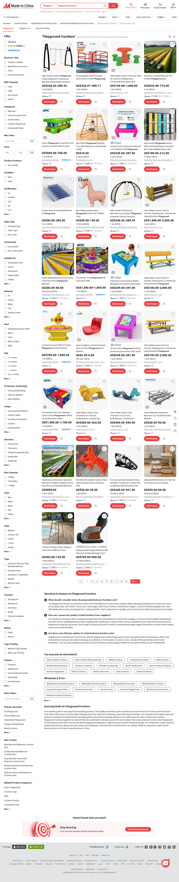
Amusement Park (11, 804)
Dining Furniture (115, 659)
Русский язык (60, 864)
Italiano (71, 864)
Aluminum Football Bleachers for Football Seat (158, 77)
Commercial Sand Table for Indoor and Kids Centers (56, 346)
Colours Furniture (143, 671)
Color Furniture (122, 671)
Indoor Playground (12, 787)
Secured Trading (42, 28)
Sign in (173, 7)
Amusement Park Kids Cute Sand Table (91, 279)
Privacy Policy (102, 869)
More (46, 700)
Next (134, 581)
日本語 (115, 864)
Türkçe (139, 864)
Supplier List (24, 28)
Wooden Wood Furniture (56, 665)
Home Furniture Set (133, 665)
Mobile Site (105, 855)
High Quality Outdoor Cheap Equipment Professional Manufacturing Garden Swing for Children (56, 78)
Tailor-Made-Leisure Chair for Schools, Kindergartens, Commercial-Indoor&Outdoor (160, 213)
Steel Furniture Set (101, 671)
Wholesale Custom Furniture (94, 683)
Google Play (36, 846)
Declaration (90, 869)
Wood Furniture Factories (157, 689)
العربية (100, 864)
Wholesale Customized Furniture (60, 683)
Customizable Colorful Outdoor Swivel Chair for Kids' (90, 77)
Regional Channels (137, 860)
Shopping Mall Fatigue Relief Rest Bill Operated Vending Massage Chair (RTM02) (92, 552)
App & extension (143, 17)
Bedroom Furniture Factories (58, 695)
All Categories (12, 17)
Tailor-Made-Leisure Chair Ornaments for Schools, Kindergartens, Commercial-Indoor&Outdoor (88, 415)
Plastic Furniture (78, 671)
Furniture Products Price (57, 689)
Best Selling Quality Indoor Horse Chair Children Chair (90, 213)
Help (128, 17)
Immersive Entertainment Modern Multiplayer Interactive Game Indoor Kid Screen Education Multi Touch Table (125, 282)
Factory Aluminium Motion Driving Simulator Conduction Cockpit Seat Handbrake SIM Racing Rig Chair (125, 482)
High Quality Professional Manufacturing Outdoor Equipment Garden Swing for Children (125, 213)
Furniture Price (106, 689)
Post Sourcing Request (138, 829)
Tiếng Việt (149, 864)
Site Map (95, 855)
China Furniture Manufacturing (87, 659)
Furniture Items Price (84, 689)
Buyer (114, 17)
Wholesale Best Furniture (153, 683)
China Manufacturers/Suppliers (52, 860)
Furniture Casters (11, 800)
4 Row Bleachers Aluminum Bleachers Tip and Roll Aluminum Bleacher (158, 415)
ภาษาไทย (130, 864)
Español (29, 864)
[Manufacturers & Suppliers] (18, 6)
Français (48, 864)
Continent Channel (107, 860)
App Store (19, 846)
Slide (6, 796)
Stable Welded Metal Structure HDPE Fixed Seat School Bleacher (57, 280)
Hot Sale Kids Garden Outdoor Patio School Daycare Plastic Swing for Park (91, 482)
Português (39, 864)
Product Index (152, 860)
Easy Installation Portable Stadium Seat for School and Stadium (91, 348)
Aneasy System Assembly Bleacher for (57, 212)
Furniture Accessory (83, 665)
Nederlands (90, 864)
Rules (174, 17)
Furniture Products (93, 11)
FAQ (81, 855)
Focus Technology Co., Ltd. (91, 872)
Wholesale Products (74, 860)
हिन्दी (122, 864)
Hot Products (18, 860)
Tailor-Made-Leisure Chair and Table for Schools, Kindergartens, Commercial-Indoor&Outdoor (125, 78)
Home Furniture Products (160, 665)
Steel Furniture (162, 659)
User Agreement (77, 869)
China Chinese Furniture (56, 659)
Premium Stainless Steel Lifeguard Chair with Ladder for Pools (56, 548)
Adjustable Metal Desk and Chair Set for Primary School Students (159, 481)
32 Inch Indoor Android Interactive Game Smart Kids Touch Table (125, 350)
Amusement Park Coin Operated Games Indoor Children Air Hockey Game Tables (57, 415)
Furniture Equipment (55, 671)
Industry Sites (122, 860)
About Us (73, 855)
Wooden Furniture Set (108, 665)
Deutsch (80, 864)
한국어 (107, 864)
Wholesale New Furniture (124, 683)
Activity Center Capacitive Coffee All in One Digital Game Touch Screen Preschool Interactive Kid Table (125, 148)
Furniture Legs (10, 791)
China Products (31, 860)
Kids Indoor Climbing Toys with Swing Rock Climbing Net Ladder (91, 146)
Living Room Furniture (139, 659)
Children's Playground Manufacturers (69, 11)
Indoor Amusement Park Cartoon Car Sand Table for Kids (58, 144)
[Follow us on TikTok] (150, 846)
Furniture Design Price (129, 689)
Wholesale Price (91, 860)
